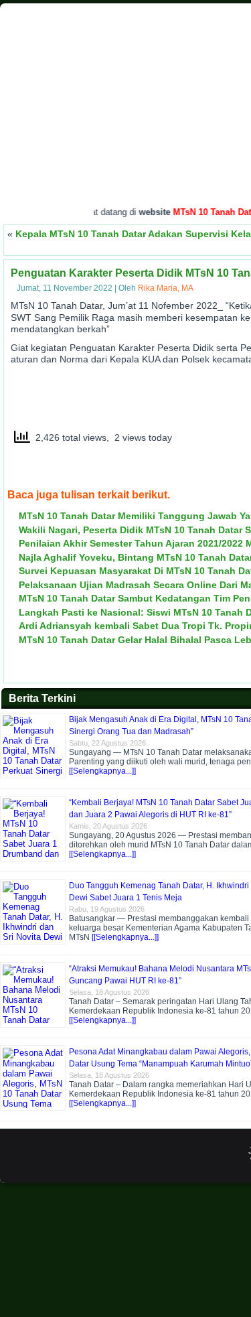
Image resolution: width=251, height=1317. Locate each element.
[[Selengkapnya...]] (102, 771)
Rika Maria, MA (165, 288)
